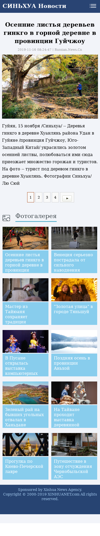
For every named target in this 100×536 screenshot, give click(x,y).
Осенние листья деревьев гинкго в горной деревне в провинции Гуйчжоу (24, 265)
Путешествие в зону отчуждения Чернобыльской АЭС (73, 469)
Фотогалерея (36, 216)
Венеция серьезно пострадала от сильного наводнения (73, 262)
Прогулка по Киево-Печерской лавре (24, 466)
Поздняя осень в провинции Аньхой (72, 363)
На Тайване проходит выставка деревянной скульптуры (66, 419)
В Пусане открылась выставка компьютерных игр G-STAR (21, 368)
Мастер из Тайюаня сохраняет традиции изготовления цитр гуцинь (20, 319)
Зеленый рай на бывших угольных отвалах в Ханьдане (24, 417)
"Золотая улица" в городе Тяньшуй (73, 309)
